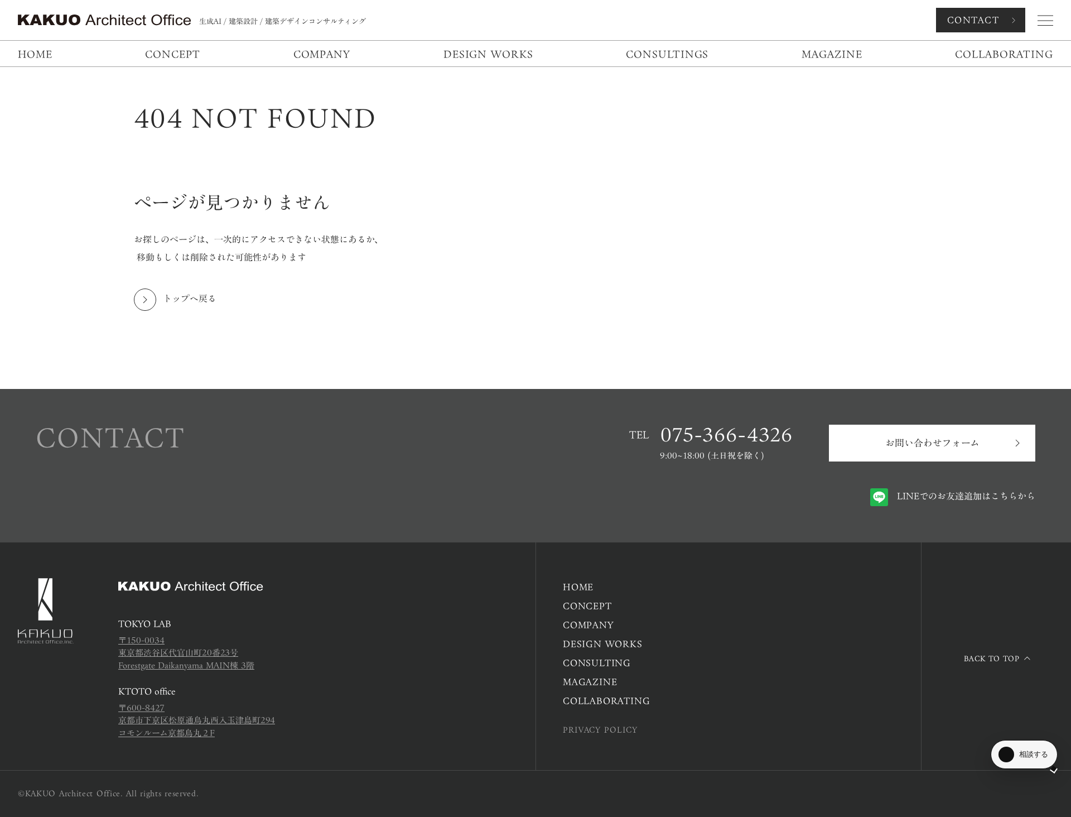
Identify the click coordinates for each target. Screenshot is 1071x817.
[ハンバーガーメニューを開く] (1045, 20)
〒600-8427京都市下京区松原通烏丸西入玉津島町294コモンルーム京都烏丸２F (196, 720)
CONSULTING (597, 663)
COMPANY (588, 625)
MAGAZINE (590, 682)
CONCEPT (587, 606)
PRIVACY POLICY (600, 730)
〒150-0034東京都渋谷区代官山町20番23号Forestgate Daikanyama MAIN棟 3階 (186, 653)
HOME (578, 587)
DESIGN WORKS (603, 644)
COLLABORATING (606, 701)
